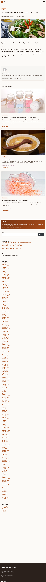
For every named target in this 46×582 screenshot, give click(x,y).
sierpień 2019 (5, 381)
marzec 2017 (5, 423)
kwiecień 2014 (5, 470)
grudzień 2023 (5, 308)
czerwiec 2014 (5, 467)
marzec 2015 (5, 454)
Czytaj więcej (5, 126)
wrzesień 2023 (5, 313)
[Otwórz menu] (44, 2)
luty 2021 (4, 357)
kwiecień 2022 (5, 337)
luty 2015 (4, 456)
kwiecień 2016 (5, 437)
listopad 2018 (5, 394)
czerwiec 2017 (5, 418)
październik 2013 (6, 478)
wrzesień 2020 (5, 364)
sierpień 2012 (5, 498)
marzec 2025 (5, 287)
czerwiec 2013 (5, 484)
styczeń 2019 (5, 391)
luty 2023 (4, 323)
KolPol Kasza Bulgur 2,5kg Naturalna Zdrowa (12, 245)
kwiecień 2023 (5, 320)
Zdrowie (4, 511)
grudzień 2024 (5, 291)
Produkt (4, 9)
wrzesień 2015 (5, 446)
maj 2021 (4, 353)
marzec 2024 (5, 304)
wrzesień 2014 (5, 463)
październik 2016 (6, 430)
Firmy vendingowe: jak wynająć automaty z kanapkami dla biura (16, 242)
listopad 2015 (5, 443)
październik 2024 (6, 294)
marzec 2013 (5, 488)
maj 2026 (4, 267)
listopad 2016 (5, 428)
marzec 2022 (5, 338)
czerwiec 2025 (5, 282)
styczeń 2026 (5, 272)
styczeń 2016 (5, 440)
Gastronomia (5, 508)
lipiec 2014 (4, 466)
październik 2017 (6, 413)
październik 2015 (6, 444)
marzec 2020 (5, 371)
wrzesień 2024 (5, 295)
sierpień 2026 (5, 262)
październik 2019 (6, 378)
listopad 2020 (5, 361)
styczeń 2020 (5, 374)
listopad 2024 (5, 293)
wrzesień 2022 (5, 330)
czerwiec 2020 (5, 367)
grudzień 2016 (5, 427)
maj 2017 (4, 420)
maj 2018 (4, 403)
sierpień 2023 (5, 314)
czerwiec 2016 (5, 435)
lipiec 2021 (4, 350)
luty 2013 (4, 490)
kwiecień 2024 (5, 303)
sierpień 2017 (5, 415)
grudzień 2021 (5, 343)
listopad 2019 (5, 377)
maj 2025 (4, 284)
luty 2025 (4, 288)
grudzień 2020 (5, 360)
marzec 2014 (5, 471)
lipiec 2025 (4, 281)
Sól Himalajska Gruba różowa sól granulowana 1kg (15, 200)
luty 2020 (4, 373)
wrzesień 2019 (5, 380)
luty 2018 (4, 407)
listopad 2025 (5, 275)
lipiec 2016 (4, 434)
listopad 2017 (5, 411)
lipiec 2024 (4, 298)
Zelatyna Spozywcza (7, 159)
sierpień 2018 (5, 398)
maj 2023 (4, 318)
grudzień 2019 (5, 375)
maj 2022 (4, 335)
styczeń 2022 (5, 341)
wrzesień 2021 (5, 347)
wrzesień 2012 (5, 497)
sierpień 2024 (5, 297)
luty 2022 (4, 340)
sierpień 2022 (5, 331)
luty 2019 (4, 390)
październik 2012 (6, 496)
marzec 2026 (5, 270)
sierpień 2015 (5, 447)
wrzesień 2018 (5, 397)
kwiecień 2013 (5, 487)
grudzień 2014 (5, 458)
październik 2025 (6, 277)
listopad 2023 (5, 310)
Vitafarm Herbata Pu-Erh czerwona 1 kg (11, 248)
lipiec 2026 (4, 264)
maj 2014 (4, 468)
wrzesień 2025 (5, 278)
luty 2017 (4, 424)
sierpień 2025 (5, 280)
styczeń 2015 (5, 457)
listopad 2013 (5, 477)
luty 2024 (4, 305)
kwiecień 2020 (5, 370)
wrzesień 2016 (5, 431)
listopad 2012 (5, 494)
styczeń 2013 (5, 491)
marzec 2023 (5, 321)
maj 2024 (4, 301)
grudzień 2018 (5, 393)
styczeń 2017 (5, 425)
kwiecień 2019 (5, 387)
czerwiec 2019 (5, 384)
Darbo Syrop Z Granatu (7, 247)
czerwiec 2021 (5, 351)
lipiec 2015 (4, 448)
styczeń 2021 (5, 358)
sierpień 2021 (5, 348)
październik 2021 (6, 345)
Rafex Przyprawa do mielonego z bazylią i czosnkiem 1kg (15, 244)
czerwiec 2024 (5, 300)
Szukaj (3, 232)
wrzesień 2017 (5, 414)
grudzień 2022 (5, 325)
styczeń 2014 (5, 474)
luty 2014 (4, 473)
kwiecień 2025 (5, 285)
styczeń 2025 (5, 290)
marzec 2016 (5, 438)
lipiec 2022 (4, 333)
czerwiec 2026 (5, 265)
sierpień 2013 (5, 481)
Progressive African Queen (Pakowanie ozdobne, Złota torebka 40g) (19, 117)
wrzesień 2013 (5, 480)
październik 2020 (6, 363)
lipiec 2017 (4, 417)
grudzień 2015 (5, 441)
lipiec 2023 (4, 315)
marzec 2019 (5, 388)
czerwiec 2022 (5, 334)
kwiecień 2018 (5, 404)
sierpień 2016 (5, 433)
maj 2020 (4, 368)
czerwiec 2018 (5, 401)
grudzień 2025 (5, 274)
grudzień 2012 (5, 493)
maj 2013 (4, 486)
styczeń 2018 (5, 408)
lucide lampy (4, 60)
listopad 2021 (5, 344)
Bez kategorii (5, 506)
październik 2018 (6, 395)
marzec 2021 (5, 355)
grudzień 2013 (5, 476)
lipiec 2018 (4, 400)
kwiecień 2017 (5, 421)
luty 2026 (4, 271)
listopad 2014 (5, 460)
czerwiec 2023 (5, 317)
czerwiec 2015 (5, 450)
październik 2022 (6, 328)
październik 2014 (6, 461)
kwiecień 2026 (5, 268)
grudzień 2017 (5, 410)
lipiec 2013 (4, 483)
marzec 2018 (5, 405)
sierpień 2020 (5, 365)
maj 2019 (4, 385)
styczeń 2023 (5, 324)
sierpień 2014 (5, 464)
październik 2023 (6, 311)
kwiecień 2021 (5, 354)
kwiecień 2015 (5, 453)
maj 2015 (4, 451)
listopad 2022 (5, 327)
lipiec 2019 (4, 383)
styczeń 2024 (5, 307)
